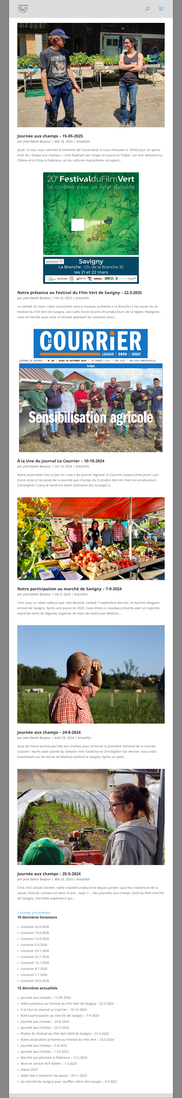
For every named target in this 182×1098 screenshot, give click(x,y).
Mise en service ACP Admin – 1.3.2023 (49, 1063)
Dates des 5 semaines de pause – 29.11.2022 (54, 1075)
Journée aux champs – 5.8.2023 (44, 1045)
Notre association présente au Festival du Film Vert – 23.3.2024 (67, 1039)
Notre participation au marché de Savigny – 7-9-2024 (69, 588)
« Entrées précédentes (34, 913)
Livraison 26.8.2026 (35, 927)
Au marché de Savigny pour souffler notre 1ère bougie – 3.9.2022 (69, 1081)
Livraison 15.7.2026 (35, 963)
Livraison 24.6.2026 (35, 981)
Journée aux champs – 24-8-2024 (49, 732)
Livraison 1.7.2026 (34, 975)
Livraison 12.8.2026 (35, 939)
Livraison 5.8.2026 (34, 945)
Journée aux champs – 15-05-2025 (50, 136)
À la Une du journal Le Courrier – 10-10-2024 (60, 460)
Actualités (83, 141)
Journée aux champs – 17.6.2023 (45, 1051)
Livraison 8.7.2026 (34, 969)
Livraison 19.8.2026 (35, 933)
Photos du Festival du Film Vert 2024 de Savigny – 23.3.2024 (65, 1033)
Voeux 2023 (29, 1069)
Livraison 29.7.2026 (35, 951)
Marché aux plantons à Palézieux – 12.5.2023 (54, 1057)
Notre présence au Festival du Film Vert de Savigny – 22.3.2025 (79, 292)
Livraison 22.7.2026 (35, 957)
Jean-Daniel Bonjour (37, 141)
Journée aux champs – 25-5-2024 (49, 873)
